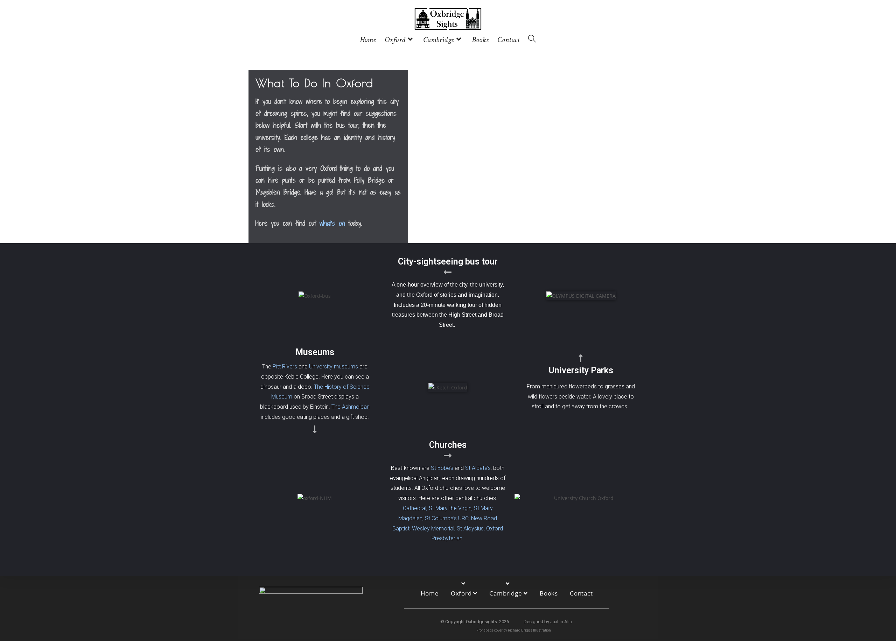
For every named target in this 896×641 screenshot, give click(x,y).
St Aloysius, (471, 528)
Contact (581, 593)
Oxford (462, 593)
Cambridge (506, 593)
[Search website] (532, 40)
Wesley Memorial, (433, 528)
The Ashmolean (350, 406)
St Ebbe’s (442, 468)
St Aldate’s (477, 468)
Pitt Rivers (285, 366)
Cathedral (414, 508)
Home (430, 593)
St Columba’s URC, (447, 518)
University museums (333, 366)
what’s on (332, 223)
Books (549, 593)
